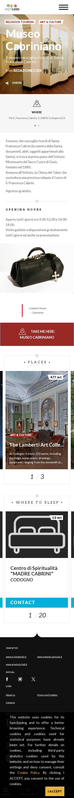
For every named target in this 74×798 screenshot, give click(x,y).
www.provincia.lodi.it (16, 664)
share (17, 83)
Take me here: (37, 334)
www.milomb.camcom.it (49, 656)
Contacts (10, 702)
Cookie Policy (28, 772)
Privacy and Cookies (47, 694)
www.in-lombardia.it (16, 656)
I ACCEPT (55, 791)
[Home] (13, 7)
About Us (10, 694)
